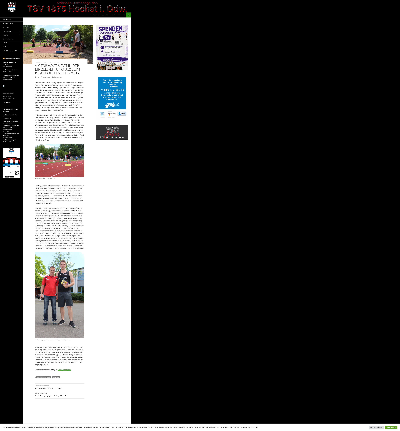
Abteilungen (102, 15)
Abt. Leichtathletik (41, 62)
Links (4, 46)
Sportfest (56, 377)
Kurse (5, 43)
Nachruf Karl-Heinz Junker (10, 70)
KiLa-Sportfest (54, 62)
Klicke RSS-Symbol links (12, 58)
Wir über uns (7, 19)
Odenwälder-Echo (64, 370)
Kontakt (113, 15)
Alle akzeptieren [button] (391, 427)
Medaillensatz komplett (9, 140)
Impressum (121, 15)
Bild (38, 77)
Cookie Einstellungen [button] (376, 427)
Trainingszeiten (8, 23)
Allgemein (6, 27)
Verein (93, 15)
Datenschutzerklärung (10, 50)
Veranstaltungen (8, 39)
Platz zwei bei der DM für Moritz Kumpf (48, 387)
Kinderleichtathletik (43, 377)
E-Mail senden (7, 102)
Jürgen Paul (57, 77)
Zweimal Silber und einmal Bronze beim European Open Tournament (11, 133)
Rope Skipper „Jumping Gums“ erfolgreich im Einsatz (52, 395)
